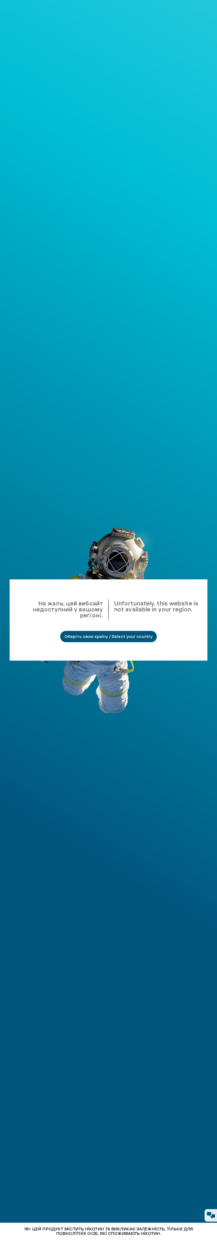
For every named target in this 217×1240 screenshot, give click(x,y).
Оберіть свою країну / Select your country (108, 636)
